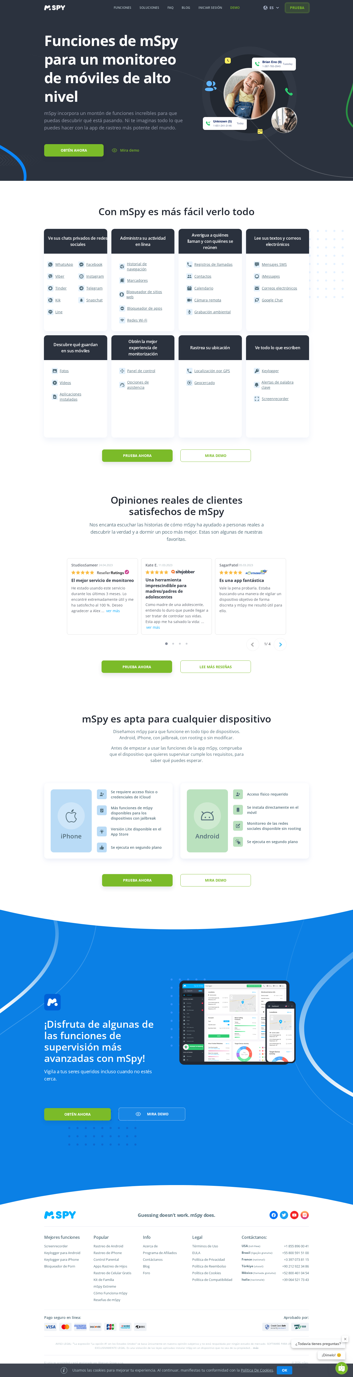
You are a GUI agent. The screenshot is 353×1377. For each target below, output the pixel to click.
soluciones (149, 7)
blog (186, 7)
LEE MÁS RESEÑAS (215, 666)
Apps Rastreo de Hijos (110, 1266)
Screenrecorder (275, 398)
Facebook (94, 264)
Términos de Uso (205, 1246)
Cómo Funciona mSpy (110, 1293)
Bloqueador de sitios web (144, 294)
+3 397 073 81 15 (296, 1259)
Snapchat (94, 300)
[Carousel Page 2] (173, 644)
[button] (341, 1368)
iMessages (271, 276)
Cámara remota (207, 300)
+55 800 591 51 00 (295, 1252)
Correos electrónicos (279, 288)
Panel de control (141, 370)
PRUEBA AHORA (137, 455)
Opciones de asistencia (138, 385)
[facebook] (274, 1215)
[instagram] (305, 1215)
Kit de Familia (104, 1279)
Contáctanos (153, 1259)
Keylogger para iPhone (61, 1259)
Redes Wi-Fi (137, 320)
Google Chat (272, 300)
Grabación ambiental (212, 311)
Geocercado (204, 382)
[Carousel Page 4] (187, 644)
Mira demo (129, 150)
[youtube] (294, 1215)
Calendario (203, 288)
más (255, 1348)
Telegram (94, 288)
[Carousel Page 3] (180, 644)
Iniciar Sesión (210, 7)
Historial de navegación (137, 266)
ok (284, 1370)
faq (170, 7)
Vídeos (65, 382)
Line (59, 311)
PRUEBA (297, 7)
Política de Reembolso (209, 1266)
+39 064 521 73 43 (295, 1279)
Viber (59, 276)
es (272, 7)
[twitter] (284, 1215)
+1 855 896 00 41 (296, 1246)
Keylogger (270, 370)
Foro (146, 1273)
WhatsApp (64, 264)
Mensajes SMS (274, 264)
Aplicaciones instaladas (70, 397)
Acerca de (150, 1246)
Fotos (64, 370)
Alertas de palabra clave (277, 385)
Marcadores (137, 280)
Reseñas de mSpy (107, 1299)
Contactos (202, 276)
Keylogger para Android (62, 1252)
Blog (146, 1266)
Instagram (95, 276)
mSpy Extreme (105, 1286)
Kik (57, 300)
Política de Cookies (206, 1273)
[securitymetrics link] (275, 1327)
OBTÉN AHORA (74, 150)
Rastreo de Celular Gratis (112, 1273)
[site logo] (54, 7)
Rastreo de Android (108, 1246)
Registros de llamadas (213, 264)
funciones (122, 7)
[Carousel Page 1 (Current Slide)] (166, 643)
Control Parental (106, 1259)
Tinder (61, 288)
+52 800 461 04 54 (295, 1273)
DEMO (235, 7)
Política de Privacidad (208, 1259)
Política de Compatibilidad (212, 1279)
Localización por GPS (212, 370)
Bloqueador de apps (144, 308)
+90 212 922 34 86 (295, 1266)
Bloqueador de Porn (59, 1266)
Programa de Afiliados (160, 1252)
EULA (196, 1252)
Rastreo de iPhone (108, 1252)
